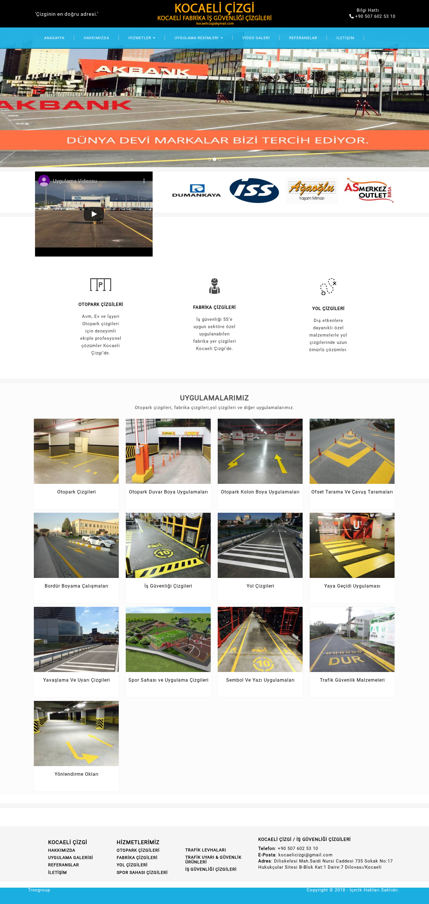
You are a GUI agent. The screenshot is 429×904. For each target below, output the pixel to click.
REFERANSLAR (303, 38)
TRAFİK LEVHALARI (205, 850)
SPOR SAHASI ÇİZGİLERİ (142, 872)
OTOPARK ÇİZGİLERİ (101, 304)
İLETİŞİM (345, 38)
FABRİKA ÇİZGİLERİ (214, 307)
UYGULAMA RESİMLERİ (197, 38)
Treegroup (39, 890)
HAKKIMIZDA (96, 38)
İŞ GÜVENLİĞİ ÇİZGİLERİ (211, 869)
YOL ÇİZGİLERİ (328, 308)
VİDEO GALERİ (256, 38)
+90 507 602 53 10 (375, 16)
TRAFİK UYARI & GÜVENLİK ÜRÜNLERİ (213, 859)
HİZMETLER (140, 38)
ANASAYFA (54, 38)
